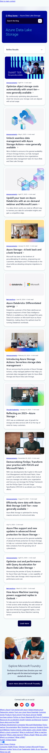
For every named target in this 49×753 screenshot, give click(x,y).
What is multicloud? (27, 732)
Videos (44, 730)
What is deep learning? (15, 735)
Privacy (41, 747)
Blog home (13, 15)
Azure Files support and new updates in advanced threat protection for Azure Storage (22, 531)
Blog (19, 727)
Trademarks (26, 749)
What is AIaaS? (29, 735)
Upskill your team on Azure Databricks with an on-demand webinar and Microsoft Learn (23, 201)
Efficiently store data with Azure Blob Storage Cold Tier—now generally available (23, 505)
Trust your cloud (20, 712)
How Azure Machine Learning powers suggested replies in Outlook (22, 595)
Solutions (45, 717)
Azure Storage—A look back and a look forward (23, 251)
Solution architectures (33, 720)
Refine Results (12, 49)
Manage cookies (6, 749)
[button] (24, 623)
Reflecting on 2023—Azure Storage (20, 415)
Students (40, 727)
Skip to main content (7, 1)
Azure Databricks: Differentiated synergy (23, 305)
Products (8, 715)
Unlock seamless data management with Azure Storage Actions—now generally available (23, 143)
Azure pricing (17, 715)
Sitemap (22, 747)
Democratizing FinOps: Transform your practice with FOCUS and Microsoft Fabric (24, 464)
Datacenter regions (7, 712)
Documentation (11, 727)
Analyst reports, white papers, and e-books (26, 730)
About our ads (5, 752)
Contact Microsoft (32, 747)
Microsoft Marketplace (34, 725)
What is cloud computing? (9, 732)
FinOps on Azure (19, 717)
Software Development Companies (12, 725)
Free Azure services (29, 715)
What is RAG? (20, 737)
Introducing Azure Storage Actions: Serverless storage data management (23, 362)
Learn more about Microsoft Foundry (24, 684)
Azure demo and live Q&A (9, 722)
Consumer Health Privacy (9, 747)
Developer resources (28, 727)
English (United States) (8, 740)
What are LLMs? (41, 735)
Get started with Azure (19, 710)
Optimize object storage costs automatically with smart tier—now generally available (22, 89)
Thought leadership (12, 410)
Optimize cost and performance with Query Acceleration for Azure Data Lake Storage (23, 564)
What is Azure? (5, 710)
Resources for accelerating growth (12, 720)
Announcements (11, 83)
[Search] (40, 21)
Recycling (44, 749)
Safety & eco (35, 749)
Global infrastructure (35, 710)
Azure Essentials (32, 712)
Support (45, 720)
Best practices (10, 299)
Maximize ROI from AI (34, 717)
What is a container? (7, 737)
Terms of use (17, 749)
